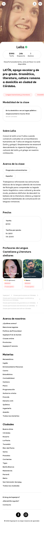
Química (6, 405)
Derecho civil (8, 401)
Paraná (6, 474)
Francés (6, 397)
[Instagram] (25, 514)
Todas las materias (11, 416)
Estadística (8, 374)
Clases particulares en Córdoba (24, 295)
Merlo (5, 478)
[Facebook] (18, 514)
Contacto (7, 505)
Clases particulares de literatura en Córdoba (19, 306)
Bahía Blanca (8, 467)
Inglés (5, 363)
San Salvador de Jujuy (12, 482)
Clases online (8, 338)
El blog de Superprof (11, 497)
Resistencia (7, 471)
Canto (5, 371)
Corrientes (7, 459)
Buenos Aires (8, 429)
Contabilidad (8, 378)
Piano (5, 386)
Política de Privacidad (12, 331)
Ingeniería (7, 408)
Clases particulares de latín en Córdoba (17, 308)
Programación (9, 389)
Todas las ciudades (11, 486)
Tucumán (7, 444)
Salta (5, 452)
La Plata (6, 440)
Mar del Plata (8, 448)
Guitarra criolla (9, 393)
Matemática (8, 359)
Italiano (6, 382)
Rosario (6, 437)
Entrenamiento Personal (13, 367)
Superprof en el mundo (12, 335)
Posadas (6, 455)
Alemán (6, 412)
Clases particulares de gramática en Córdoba (19, 303)
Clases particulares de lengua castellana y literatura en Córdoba (18, 299)
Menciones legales (10, 327)
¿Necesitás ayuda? (11, 501)
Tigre (5, 463)
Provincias (7, 342)
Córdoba (6, 433)
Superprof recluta (10, 346)
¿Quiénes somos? (10, 323)
